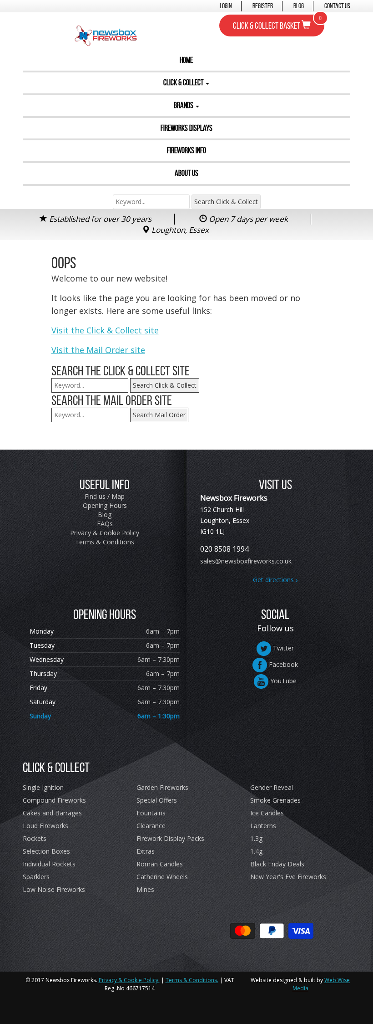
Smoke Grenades (275, 800)
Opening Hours (105, 505)
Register (262, 6)
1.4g (256, 851)
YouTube (282, 680)
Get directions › (275, 579)
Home (186, 60)
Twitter (282, 648)
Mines (145, 889)
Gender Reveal (271, 787)
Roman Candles (159, 864)
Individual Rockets (49, 864)
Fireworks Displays (186, 128)
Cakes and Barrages (52, 813)
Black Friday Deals (277, 864)
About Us (186, 173)
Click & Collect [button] (184, 82)
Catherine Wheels (162, 876)
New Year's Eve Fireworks (288, 876)
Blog (298, 6)
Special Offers (156, 800)
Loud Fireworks (45, 825)
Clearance (151, 825)
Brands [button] (184, 105)
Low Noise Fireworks (54, 889)
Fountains (151, 813)
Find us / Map (105, 496)
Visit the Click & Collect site (105, 330)
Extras (145, 851)
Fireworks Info (186, 150)
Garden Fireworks (162, 787)
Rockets (34, 838)
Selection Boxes (46, 851)
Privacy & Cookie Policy (104, 532)
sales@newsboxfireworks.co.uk (246, 561)
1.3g (256, 838)
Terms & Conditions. (192, 980)
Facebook (282, 664)
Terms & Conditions (104, 542)
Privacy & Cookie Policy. (129, 980)
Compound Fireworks (54, 800)
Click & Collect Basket (277, 23)
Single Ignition (43, 787)
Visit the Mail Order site (98, 349)
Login (226, 6)
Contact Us (337, 6)
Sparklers (36, 876)
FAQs (105, 523)
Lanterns (263, 825)
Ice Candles (267, 813)
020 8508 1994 (224, 549)
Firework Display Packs (170, 838)
